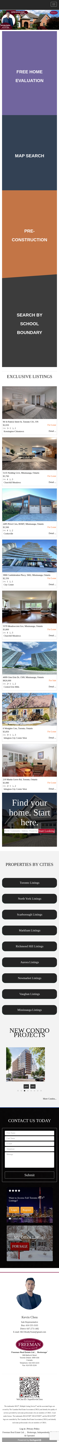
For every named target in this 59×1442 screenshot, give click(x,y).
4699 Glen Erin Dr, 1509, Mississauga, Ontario (23, 677)
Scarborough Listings (29, 914)
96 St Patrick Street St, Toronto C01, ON (20, 422)
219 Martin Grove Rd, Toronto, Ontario (20, 779)
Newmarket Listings (29, 978)
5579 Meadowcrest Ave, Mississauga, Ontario (23, 626)
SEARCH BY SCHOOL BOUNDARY (29, 324)
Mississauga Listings (29, 1010)
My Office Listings (29, 1237)
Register (27, 1210)
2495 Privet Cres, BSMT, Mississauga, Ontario (23, 524)
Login (14, 1210)
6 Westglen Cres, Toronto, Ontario (18, 728)
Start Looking (46, 831)
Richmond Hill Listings (29, 946)
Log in (22, 1429)
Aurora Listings (29, 962)
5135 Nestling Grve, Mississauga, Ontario (21, 473)
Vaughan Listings (29, 994)
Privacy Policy (33, 1429)
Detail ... (52, 431)
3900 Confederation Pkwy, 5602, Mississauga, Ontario (26, 575)
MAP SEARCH (29, 155)
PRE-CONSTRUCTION (29, 235)
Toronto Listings (29, 882)
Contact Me (17, 1218)
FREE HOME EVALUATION (29, 76)
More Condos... (50, 1099)
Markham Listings (29, 930)
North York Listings (29, 898)
